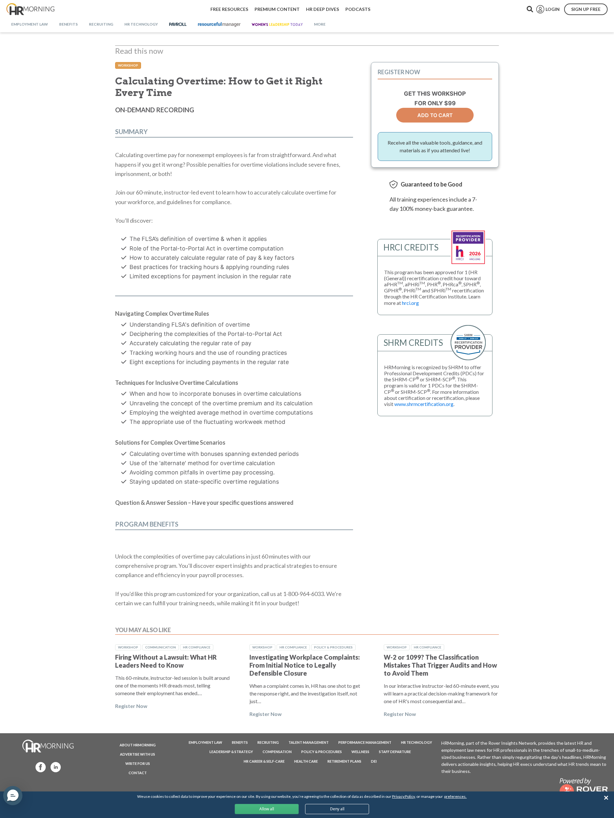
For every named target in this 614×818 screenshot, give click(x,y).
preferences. (455, 796)
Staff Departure (395, 752)
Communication (160, 647)
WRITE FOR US (137, 763)
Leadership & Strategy (231, 752)
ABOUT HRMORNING (138, 745)
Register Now (131, 706)
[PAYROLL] (178, 25)
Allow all (266, 809)
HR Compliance (196, 647)
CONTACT (138, 773)
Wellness (360, 752)
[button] (12, 795)
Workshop (128, 65)
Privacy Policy (403, 796)
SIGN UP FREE (586, 9)
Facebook (38, 766)
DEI (374, 761)
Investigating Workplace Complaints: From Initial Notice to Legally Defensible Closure (304, 665)
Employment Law (205, 742)
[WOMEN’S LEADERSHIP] (277, 25)
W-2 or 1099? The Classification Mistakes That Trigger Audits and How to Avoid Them (440, 665)
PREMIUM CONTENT (277, 9)
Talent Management (308, 742)
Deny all (337, 809)
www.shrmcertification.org (423, 404)
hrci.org (410, 303)
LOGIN (553, 9)
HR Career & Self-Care (264, 761)
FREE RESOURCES (229, 9)
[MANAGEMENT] (219, 25)
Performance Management (364, 742)
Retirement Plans (344, 761)
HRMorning (30, 9)
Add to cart (435, 115)
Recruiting (268, 742)
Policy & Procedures (333, 647)
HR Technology (416, 742)
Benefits (240, 742)
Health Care (306, 761)
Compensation (277, 752)
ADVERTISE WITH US (137, 754)
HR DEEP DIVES (322, 9)
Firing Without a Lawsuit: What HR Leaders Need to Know (166, 661)
